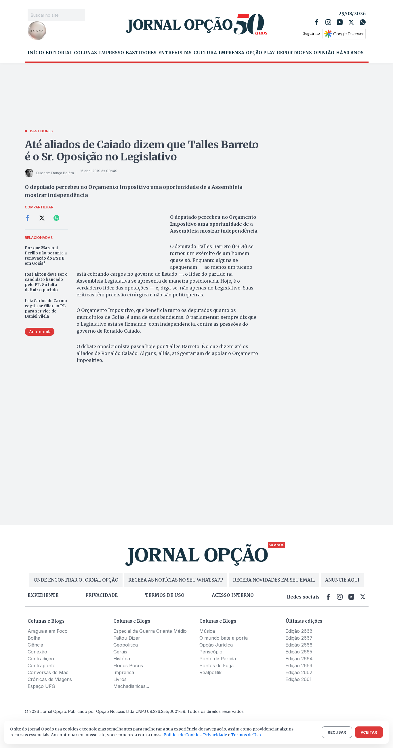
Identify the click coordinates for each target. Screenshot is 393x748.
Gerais (120, 652)
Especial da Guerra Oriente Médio (150, 631)
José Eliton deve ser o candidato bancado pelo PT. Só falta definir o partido (46, 282)
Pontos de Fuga (216, 665)
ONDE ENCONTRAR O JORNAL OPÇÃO (76, 580)
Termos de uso (164, 595)
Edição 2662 (298, 672)
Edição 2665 (298, 652)
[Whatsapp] (363, 22)
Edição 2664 (299, 658)
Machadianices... (131, 686)
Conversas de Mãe (48, 672)
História (121, 658)
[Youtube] (340, 22)
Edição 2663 (298, 665)
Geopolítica (125, 645)
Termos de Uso (246, 734)
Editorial (59, 52)
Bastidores (141, 52)
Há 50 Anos (350, 52)
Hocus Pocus (128, 665)
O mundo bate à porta (223, 638)
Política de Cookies (182, 734)
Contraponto (42, 665)
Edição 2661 (298, 679)
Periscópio (210, 652)
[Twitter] (351, 22)
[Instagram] (328, 22)
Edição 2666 (298, 645)
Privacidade (101, 595)
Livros (120, 679)
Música (207, 631)
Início (36, 52)
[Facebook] (317, 22)
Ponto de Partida (217, 658)
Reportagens (294, 52)
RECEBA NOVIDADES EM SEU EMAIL (274, 580)
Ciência (35, 645)
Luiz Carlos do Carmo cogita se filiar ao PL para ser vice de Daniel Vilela (46, 308)
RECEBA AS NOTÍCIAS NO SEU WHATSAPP (175, 580)
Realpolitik (210, 672)
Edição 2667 (298, 638)
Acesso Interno (233, 595)
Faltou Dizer (126, 638)
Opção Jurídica (216, 645)
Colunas (85, 52)
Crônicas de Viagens (50, 679)
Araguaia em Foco (48, 631)
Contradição (41, 658)
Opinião (324, 52)
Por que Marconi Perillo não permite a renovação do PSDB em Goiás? (46, 256)
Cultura (205, 52)
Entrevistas (175, 52)
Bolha (34, 638)
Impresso (111, 52)
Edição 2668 (298, 631)
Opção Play (260, 52)
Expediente (43, 595)
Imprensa (231, 52)
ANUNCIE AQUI (342, 580)
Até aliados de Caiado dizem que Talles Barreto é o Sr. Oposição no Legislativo (142, 150)
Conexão (37, 652)
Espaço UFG (41, 686)
